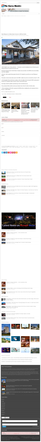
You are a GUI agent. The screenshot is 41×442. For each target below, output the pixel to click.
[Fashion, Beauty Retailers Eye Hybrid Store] (15, 106)
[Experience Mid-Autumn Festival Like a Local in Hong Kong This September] (15, 326)
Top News (8, 15)
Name (3, 123)
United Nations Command (11, 93)
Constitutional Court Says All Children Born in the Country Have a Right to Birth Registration (22, 186)
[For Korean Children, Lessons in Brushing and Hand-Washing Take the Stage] (3, 289)
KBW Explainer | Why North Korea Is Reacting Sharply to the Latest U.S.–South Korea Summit (22, 302)
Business (3, 399)
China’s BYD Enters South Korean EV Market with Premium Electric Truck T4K (25, 357)
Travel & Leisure (20, 35)
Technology (3, 403)
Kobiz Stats (3, 408)
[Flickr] (10, 152)
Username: (3, 419)
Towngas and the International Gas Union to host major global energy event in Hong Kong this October (22, 393)
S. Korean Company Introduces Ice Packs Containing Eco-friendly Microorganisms (20, 359)
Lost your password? (35, 426)
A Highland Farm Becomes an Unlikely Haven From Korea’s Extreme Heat (18, 175)
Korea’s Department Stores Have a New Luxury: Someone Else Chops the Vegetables (21, 291)
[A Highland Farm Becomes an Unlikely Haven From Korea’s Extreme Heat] (3, 176)
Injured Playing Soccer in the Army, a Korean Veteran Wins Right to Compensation (20, 193)
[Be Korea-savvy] (20, 6)
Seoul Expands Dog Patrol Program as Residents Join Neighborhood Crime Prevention (19, 361)
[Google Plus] (8, 152)
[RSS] (16, 152)
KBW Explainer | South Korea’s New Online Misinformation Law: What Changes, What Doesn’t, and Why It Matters (22, 299)
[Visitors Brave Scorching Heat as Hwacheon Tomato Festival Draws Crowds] (3, 180)
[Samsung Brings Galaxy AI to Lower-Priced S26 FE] (15, 350)
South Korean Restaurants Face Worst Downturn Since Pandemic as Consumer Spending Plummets (25, 111)
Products (3, 410)
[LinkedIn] (6, 152)
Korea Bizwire (12, 35)
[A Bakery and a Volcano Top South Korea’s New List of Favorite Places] (3, 173)
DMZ (5, 93)
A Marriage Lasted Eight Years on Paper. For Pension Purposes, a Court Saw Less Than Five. (22, 189)
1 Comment (14, 308)
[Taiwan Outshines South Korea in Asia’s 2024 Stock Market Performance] (35, 105)
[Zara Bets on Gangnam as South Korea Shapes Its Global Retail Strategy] (3, 239)
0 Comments (13, 176)
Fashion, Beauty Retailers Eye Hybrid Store (14, 111)
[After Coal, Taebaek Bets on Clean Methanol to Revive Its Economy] (35, 350)
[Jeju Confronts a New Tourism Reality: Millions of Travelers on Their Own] (6, 339)
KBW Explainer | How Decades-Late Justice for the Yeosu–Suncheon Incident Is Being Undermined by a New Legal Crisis (21, 307)
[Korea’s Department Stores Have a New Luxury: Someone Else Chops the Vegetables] (3, 292)
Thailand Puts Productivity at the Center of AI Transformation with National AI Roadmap (21, 388)
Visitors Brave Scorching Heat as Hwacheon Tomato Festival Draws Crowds (19, 179)
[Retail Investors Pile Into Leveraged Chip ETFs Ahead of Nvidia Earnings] (3, 243)
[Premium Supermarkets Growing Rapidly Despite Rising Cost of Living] (6, 105)
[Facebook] (4, 152)
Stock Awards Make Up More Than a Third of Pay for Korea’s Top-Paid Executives (20, 317)
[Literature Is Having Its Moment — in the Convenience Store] (3, 234)
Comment (3, 135)
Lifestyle (3, 401)
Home (2, 15)
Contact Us (3, 412)
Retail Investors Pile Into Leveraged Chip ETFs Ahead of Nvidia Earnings (18, 242)
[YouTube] (12, 152)
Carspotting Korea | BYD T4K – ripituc (7, 357)
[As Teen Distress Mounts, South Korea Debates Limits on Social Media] (15, 338)
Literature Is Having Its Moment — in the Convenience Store (16, 232)
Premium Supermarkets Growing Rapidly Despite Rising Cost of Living (6, 110)
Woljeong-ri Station (18, 93)
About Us (3, 414)
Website (3, 131)
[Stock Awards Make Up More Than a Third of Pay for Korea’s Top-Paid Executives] (3, 318)
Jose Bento (3, 361)
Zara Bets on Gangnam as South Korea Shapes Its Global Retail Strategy (18, 238)
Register (7, 417)
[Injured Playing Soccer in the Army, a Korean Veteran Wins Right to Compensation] (3, 194)
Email (3, 127)
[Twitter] (2, 152)
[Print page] (20, 37)
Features (5, 15)
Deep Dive (3, 406)
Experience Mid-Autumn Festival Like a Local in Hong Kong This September (19, 385)
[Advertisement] (20, 24)
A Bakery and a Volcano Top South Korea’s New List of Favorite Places (18, 172)
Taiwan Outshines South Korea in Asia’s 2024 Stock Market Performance (35, 110)
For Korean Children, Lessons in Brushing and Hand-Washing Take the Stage (19, 288)
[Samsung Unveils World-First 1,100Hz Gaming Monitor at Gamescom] (6, 350)
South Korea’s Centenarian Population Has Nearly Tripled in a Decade (18, 313)
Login (3, 417)
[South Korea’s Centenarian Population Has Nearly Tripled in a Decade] (3, 314)
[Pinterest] (14, 152)
